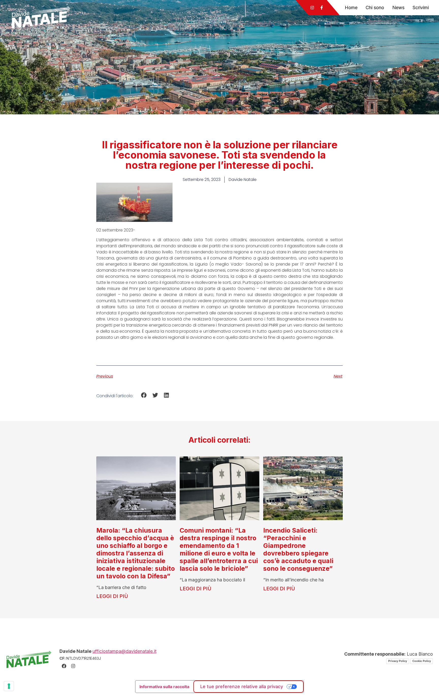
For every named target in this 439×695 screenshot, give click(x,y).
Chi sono (375, 7)
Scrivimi (421, 7)
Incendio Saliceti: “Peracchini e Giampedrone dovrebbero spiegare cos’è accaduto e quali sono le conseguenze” (298, 549)
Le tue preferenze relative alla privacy (241, 686)
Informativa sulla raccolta (164, 686)
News (398, 7)
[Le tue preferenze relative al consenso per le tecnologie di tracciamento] (9, 686)
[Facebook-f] (322, 8)
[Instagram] (312, 8)
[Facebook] (64, 666)
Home (351, 7)
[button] (144, 395)
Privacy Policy (397, 661)
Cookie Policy (421, 661)
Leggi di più (112, 596)
